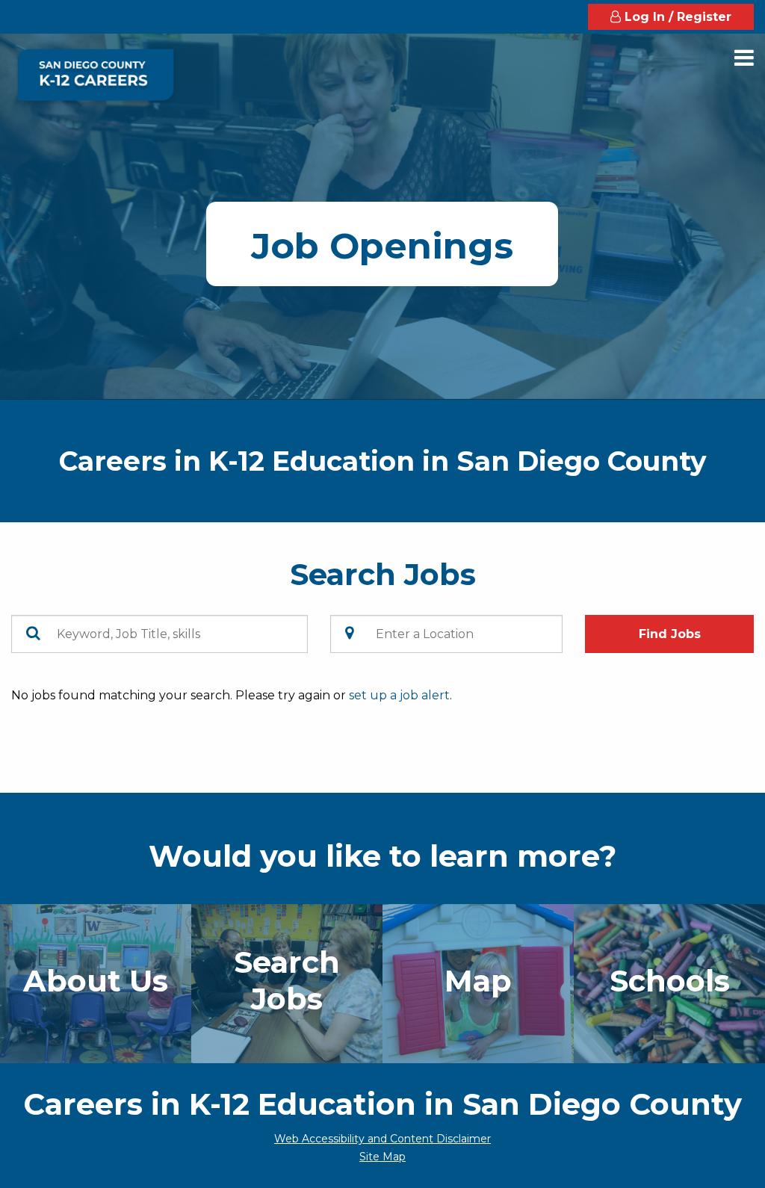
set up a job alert (399, 695)
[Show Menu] (744, 58)
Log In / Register (676, 17)
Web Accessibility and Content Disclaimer (382, 1138)
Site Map (382, 1156)
